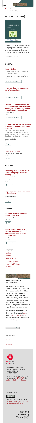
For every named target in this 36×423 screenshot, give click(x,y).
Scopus (23, 380)
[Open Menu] (4, 5)
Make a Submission (12, 328)
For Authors (9, 342)
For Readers (9, 339)
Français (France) (12, 258)
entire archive (17, 315)
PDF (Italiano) (11, 185)
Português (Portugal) (13, 264)
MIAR (14, 380)
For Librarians (9, 345)
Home (7, 9)
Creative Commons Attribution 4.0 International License (17, 402)
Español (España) (12, 261)
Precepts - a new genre (13, 151)
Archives (15, 9)
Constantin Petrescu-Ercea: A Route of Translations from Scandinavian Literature (18, 130)
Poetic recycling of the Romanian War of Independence (17, 89)
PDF (8, 144)
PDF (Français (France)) (13, 81)
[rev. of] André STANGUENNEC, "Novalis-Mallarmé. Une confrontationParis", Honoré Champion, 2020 (16, 233)
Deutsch (8, 267)
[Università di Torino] (10, 364)
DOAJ (8, 380)
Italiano (8, 256)
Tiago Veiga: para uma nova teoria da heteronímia (17, 193)
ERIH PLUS (21, 378)
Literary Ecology (17, 71)
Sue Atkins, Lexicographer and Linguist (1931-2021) (16, 214)
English (8, 253)
